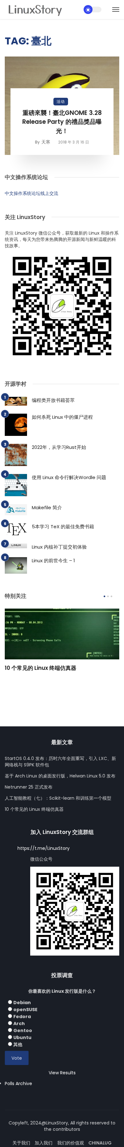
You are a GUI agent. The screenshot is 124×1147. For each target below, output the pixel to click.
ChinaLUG (100, 1143)
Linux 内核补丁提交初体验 (59, 546)
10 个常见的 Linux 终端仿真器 (40, 668)
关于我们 (21, 1143)
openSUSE (25, 1009)
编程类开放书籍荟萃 (53, 400)
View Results (62, 1073)
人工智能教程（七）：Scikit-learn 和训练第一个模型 (58, 798)
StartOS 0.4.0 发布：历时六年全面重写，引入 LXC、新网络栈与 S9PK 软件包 (60, 761)
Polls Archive (18, 1083)
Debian (22, 1002)
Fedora (22, 1016)
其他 (17, 1044)
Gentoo (22, 1030)
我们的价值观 (70, 1143)
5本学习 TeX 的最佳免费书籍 (63, 526)
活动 (61, 101)
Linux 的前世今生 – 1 (53, 560)
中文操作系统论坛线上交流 (31, 193)
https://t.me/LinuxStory (43, 848)
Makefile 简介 (47, 507)
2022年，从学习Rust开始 (59, 447)
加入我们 (43, 1143)
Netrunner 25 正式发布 (28, 787)
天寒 (45, 142)
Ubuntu (22, 1037)
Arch (19, 1023)
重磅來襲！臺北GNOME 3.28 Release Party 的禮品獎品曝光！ (62, 122)
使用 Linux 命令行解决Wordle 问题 (69, 477)
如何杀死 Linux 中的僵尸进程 (62, 417)
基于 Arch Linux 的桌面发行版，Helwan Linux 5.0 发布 (60, 776)
